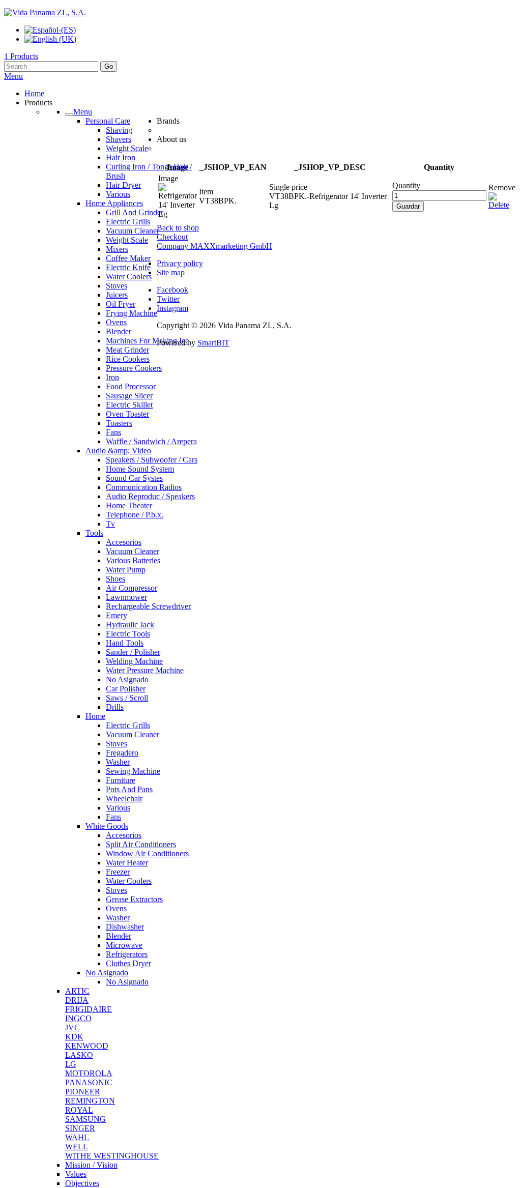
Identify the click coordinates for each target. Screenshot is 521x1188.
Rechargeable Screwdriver (148, 606)
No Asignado (127, 679)
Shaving (119, 130)
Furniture (120, 780)
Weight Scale (127, 148)
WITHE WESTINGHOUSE (112, 1155)
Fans (113, 432)
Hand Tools (124, 643)
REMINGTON (90, 1100)
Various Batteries (133, 560)
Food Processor (131, 386)
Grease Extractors (134, 899)
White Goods (106, 826)
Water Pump (126, 569)
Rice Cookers (128, 359)
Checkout (172, 237)
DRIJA (77, 1000)
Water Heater (127, 862)
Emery (116, 615)
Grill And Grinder (134, 212)
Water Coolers (129, 276)
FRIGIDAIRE (88, 1009)
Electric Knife (128, 267)
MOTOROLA (88, 1073)
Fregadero (122, 752)
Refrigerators (127, 954)
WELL (76, 1146)
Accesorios (123, 542)
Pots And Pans (129, 789)
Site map (171, 272)
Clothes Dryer (128, 963)
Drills (115, 707)
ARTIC (77, 991)
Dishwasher (125, 926)
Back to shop (178, 227)
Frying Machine (131, 313)
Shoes (115, 578)
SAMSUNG (85, 1119)
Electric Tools (128, 633)
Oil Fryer (120, 304)
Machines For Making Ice (147, 340)
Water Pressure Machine (145, 670)
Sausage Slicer (129, 395)
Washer (118, 762)
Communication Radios (144, 487)
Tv (110, 523)
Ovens (116, 322)
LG (70, 1064)
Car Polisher (126, 688)
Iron (112, 377)
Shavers (118, 139)
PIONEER (82, 1091)
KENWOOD (86, 1045)
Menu (13, 76)
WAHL (77, 1137)
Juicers (117, 295)
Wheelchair (124, 798)
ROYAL (79, 1110)
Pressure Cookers (134, 368)
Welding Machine (134, 661)
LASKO (79, 1055)
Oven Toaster (127, 414)
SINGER (80, 1128)
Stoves (116, 285)
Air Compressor (131, 588)
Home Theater (129, 505)
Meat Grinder (127, 349)
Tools (94, 533)
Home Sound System (140, 469)
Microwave (124, 945)
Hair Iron (120, 157)
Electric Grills (128, 221)
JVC (72, 1027)
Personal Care (107, 121)
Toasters (119, 423)
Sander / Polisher (133, 652)
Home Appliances (114, 203)
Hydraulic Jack (130, 624)
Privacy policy (180, 263)
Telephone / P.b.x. (134, 514)
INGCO (78, 1018)
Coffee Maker (128, 258)
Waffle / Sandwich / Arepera (151, 441)
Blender (118, 331)
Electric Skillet (129, 404)
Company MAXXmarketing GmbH (214, 246)
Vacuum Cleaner (132, 230)
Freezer (118, 871)
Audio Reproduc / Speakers (150, 496)
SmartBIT (213, 342)
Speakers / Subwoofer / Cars (151, 459)
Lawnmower (126, 597)
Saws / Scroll (127, 697)
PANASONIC (88, 1082)
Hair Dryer (123, 185)
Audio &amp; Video (118, 450)
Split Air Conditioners (141, 844)
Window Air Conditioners (147, 853)
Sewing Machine (133, 771)
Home (95, 716)
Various (118, 194)
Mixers (117, 249)
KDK (74, 1036)
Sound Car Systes (134, 478)
